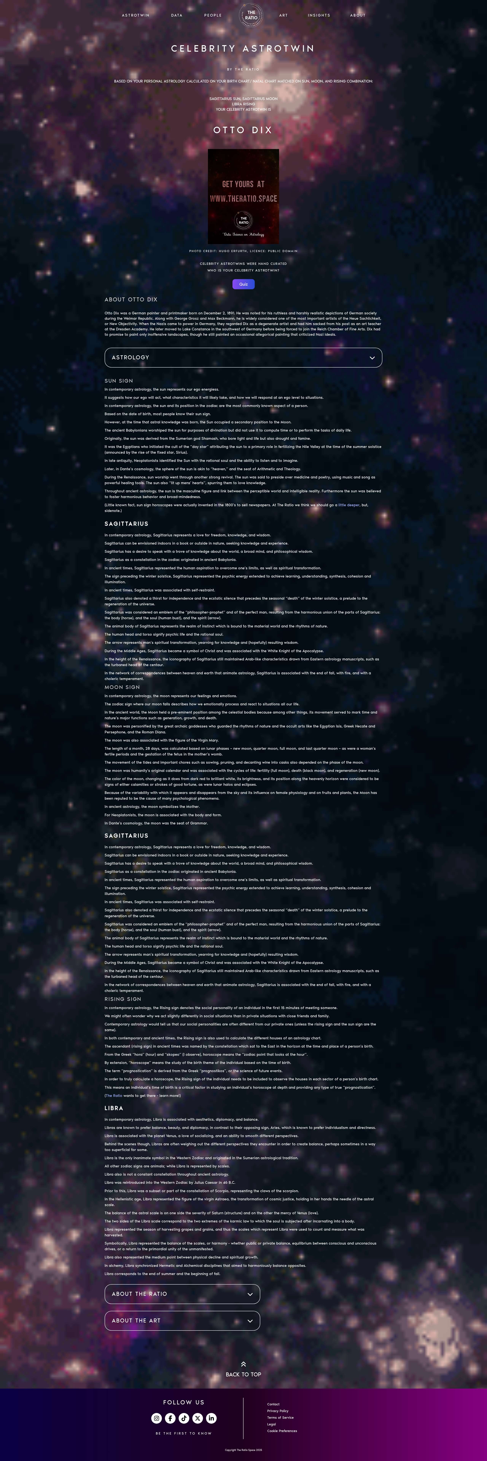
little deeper (349, 505)
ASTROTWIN (136, 15)
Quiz (243, 284)
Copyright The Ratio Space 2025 (243, 1450)
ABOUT (358, 15)
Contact (273, 1404)
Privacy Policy (277, 1411)
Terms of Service (280, 1417)
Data (177, 15)
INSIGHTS (319, 15)
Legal (271, 1424)
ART (283, 15)
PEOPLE (213, 15)
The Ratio (114, 1095)
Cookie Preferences (282, 1431)
